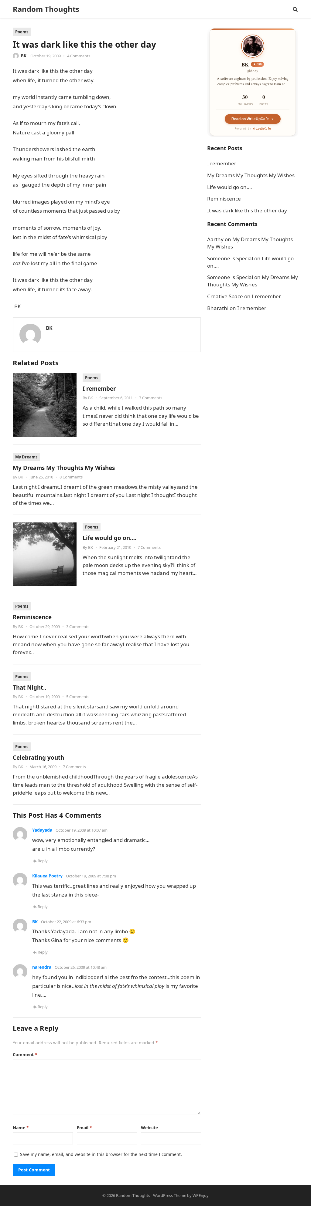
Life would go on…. (109, 538)
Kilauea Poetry (47, 876)
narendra (41, 967)
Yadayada (42, 830)
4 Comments (78, 56)
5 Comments (77, 696)
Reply (43, 860)
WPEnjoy (201, 1195)
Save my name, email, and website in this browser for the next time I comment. (101, 1154)
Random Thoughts (46, 9)
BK (23, 56)
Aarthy (215, 239)
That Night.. (29, 687)
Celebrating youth (38, 757)
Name (21, 1127)
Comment (25, 1054)
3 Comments (77, 626)
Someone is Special (230, 258)
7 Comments (150, 397)
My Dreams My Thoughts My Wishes (64, 467)
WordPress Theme (169, 1195)
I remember (99, 388)
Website (149, 1127)
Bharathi (217, 308)
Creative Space (225, 296)
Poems (21, 32)
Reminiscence (32, 617)
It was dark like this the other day (247, 210)
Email (84, 1127)
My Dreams (26, 457)
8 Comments (71, 477)
